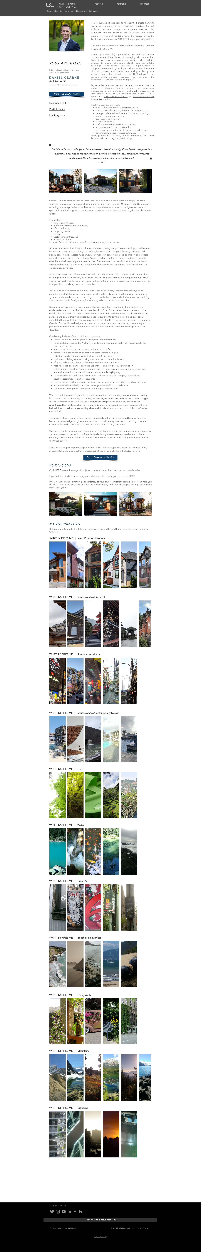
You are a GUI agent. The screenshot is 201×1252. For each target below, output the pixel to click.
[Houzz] (80, 1211)
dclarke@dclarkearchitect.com (63, 85)
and (129, 96)
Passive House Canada (115, 96)
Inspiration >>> (58, 102)
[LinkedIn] (69, 1211)
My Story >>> (57, 115)
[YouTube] (63, 1211)
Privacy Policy (100, 1236)
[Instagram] (57, 1211)
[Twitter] (52, 1211)
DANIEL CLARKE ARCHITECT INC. (66, 5)
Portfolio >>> (57, 109)
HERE (61, 450)
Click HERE (55, 470)
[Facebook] (75, 1211)
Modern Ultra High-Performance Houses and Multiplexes (72, 11)
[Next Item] (146, 561)
